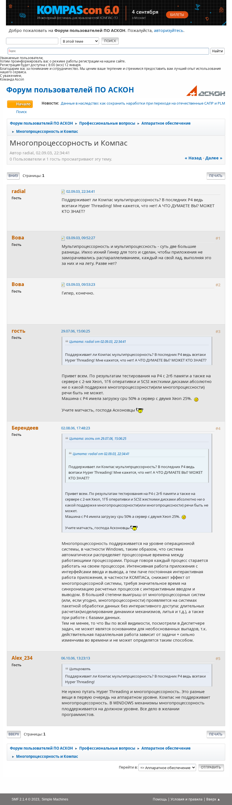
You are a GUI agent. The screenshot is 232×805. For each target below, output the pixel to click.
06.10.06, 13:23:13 (75, 658)
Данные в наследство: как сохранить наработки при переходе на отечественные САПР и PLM (143, 103)
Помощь (160, 799)
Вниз (13, 175)
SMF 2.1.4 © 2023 (25, 799)
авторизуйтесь (168, 30)
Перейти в (128, 767)
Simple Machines (55, 799)
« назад (193, 158)
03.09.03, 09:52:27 (80, 237)
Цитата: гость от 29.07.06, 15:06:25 (97, 438)
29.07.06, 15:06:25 (75, 331)
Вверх (13, 734)
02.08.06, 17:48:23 (75, 427)
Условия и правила (187, 799)
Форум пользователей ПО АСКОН (70, 90)
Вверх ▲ (213, 799)
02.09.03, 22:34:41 (80, 191)
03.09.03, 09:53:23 (80, 284)
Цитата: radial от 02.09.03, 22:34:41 (97, 341)
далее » (213, 158)
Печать (215, 175)
